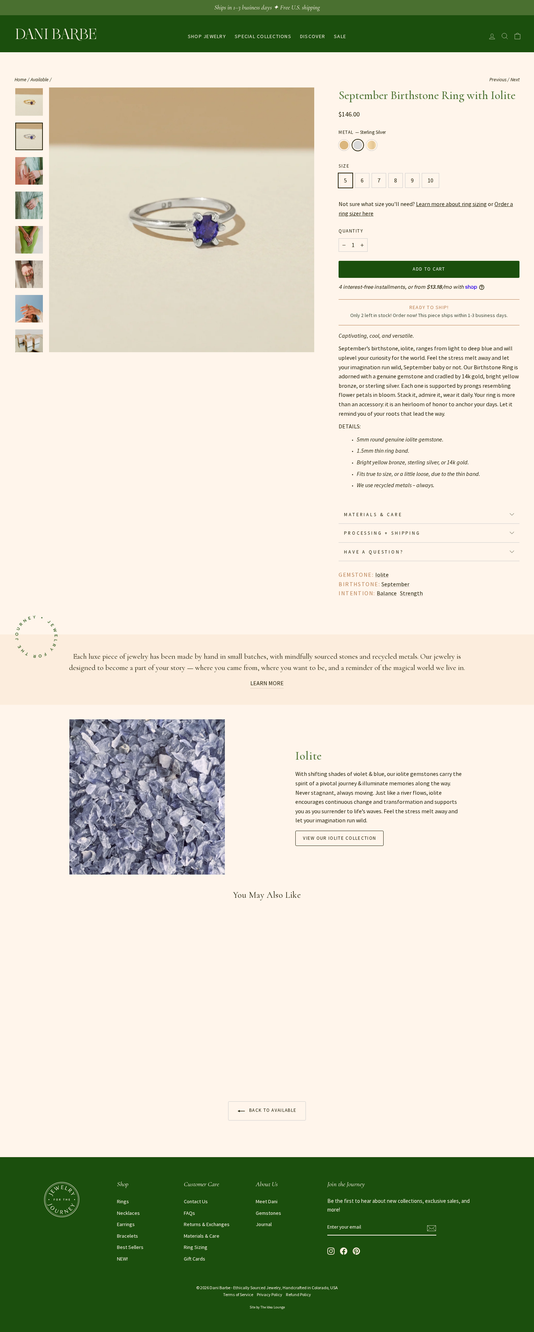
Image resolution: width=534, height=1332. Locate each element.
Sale (340, 36)
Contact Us (196, 1201)
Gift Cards (194, 1258)
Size (344, 166)
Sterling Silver (357, 145)
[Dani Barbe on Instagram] (331, 1250)
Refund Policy (298, 1294)
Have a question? (374, 552)
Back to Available (272, 1110)
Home (21, 80)
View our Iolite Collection (339, 838)
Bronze (344, 145)
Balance (387, 593)
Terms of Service (238, 1294)
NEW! (122, 1258)
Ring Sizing (195, 1247)
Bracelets (127, 1236)
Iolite (382, 574)
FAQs (189, 1213)
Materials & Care (373, 514)
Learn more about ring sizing (451, 203)
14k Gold (371, 145)
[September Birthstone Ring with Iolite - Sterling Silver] (29, 1067)
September (395, 584)
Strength (411, 593)
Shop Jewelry (207, 36)
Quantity (351, 231)
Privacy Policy (269, 1294)
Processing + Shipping (382, 533)
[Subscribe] (431, 1227)
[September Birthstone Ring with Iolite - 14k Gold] (39, 1067)
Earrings (126, 1224)
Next (514, 80)
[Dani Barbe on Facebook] (343, 1250)
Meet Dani (267, 1201)
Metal (362, 132)
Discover (312, 36)
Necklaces (128, 1213)
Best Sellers (130, 1247)
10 (430, 180)
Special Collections (263, 36)
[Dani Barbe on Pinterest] (356, 1250)
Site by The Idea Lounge (267, 1307)
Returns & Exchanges (207, 1224)
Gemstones (268, 1213)
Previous (497, 80)
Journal (264, 1224)
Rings (123, 1201)
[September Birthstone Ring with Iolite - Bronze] (19, 1067)
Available (40, 80)
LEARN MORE (267, 683)
